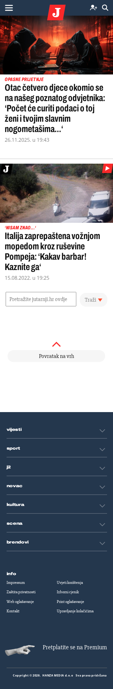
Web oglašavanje (20, 601)
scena (15, 523)
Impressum (16, 582)
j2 (9, 467)
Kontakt (13, 611)
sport (13, 448)
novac (15, 486)
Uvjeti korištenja (70, 582)
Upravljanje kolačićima (75, 611)
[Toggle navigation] (9, 8)
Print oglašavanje (70, 601)
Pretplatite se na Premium (75, 647)
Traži (90, 299)
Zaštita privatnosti (21, 592)
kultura (15, 505)
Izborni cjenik (68, 592)
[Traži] (105, 8)
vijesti (14, 429)
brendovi (18, 542)
